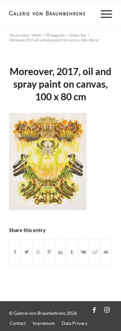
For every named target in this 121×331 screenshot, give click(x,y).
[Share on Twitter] (26, 252)
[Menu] (103, 13)
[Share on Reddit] (94, 252)
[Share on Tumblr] (71, 252)
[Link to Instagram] (107, 309)
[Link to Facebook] (94, 309)
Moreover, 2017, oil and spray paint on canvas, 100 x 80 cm (60, 83)
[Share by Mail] (106, 252)
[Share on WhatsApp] (38, 252)
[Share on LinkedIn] (60, 252)
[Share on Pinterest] (49, 252)
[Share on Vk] (83, 252)
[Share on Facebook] (15, 252)
